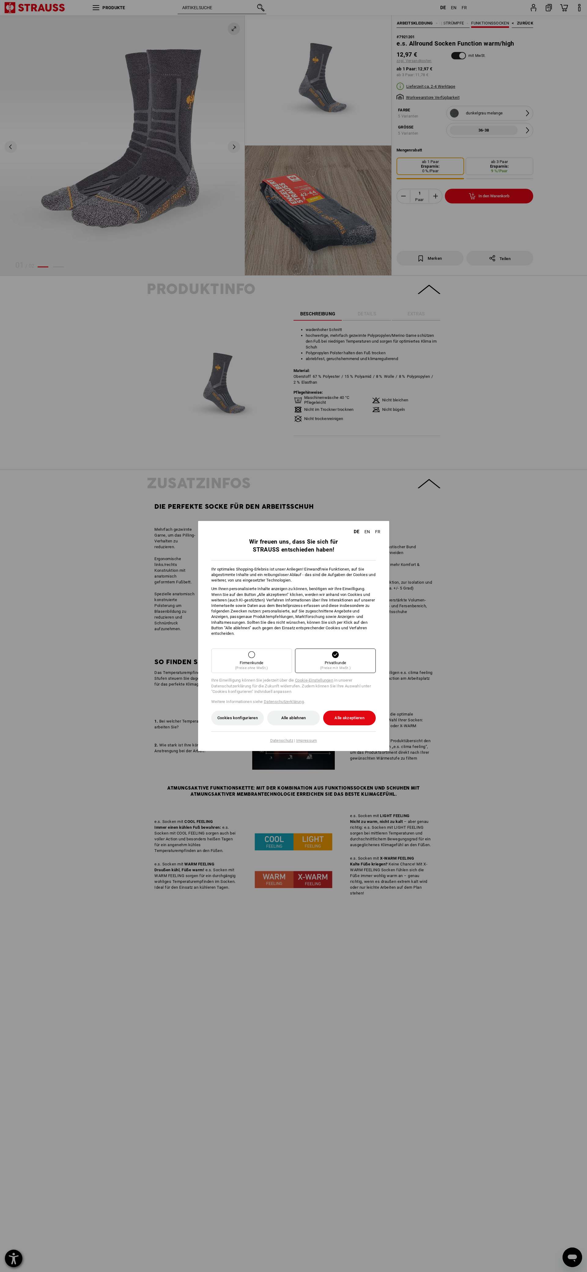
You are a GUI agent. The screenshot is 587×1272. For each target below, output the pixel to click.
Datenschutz (281, 740)
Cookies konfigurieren (237, 718)
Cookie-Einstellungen (314, 680)
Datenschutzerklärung (284, 701)
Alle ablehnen (293, 718)
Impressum (306, 740)
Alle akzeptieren (349, 718)
